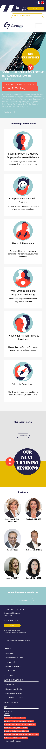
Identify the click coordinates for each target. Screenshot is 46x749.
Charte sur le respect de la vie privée (15, 632)
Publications (10, 685)
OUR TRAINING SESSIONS (14, 698)
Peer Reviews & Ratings (14, 693)
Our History (9, 653)
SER (5, 707)
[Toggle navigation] (38, 25)
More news (23, 436)
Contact (35, 8)
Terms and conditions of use (12, 630)
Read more (8, 112)
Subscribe (23, 600)
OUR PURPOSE (9, 671)
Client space (23, 8)
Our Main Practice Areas (14, 658)
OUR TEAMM (8, 675)
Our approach (10, 662)
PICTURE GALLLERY (11, 702)
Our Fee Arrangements (13, 666)
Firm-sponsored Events (14, 689)
